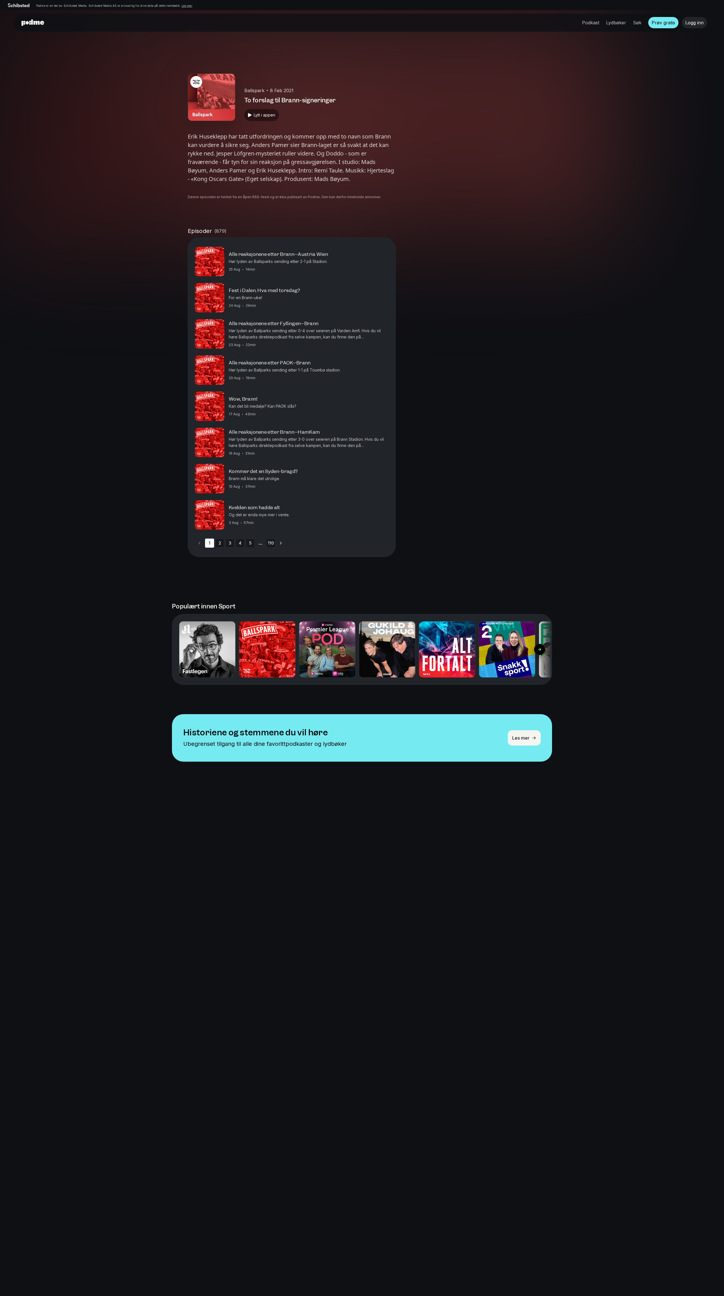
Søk (637, 22)
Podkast (590, 22)
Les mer (187, 5)
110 (271, 543)
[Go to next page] (280, 543)
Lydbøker (616, 22)
